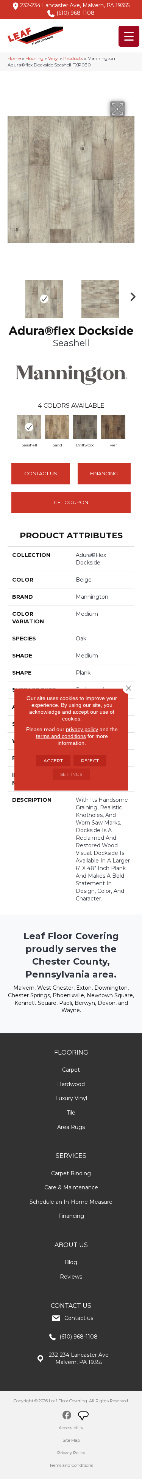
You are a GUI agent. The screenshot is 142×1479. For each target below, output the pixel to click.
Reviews (71, 1276)
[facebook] (67, 1416)
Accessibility (71, 1427)
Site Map (71, 1440)
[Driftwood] (85, 427)
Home (14, 58)
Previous (11, 295)
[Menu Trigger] (129, 36)
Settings (71, 774)
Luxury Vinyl (71, 1098)
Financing (71, 1216)
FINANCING (104, 473)
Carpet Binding (71, 1173)
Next (130, 295)
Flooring (34, 58)
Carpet (71, 1069)
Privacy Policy (71, 1452)
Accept (53, 760)
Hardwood (71, 1084)
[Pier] (113, 427)
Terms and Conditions (71, 1465)
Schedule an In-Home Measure (71, 1201)
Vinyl (53, 58)
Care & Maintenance (71, 1187)
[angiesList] (84, 1417)
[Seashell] (29, 427)
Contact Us (40, 473)
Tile (71, 1112)
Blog (71, 1262)
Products (73, 58)
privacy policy (82, 729)
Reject (90, 760)
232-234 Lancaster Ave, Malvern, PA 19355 (75, 5)
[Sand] (57, 427)
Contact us (78, 1318)
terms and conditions (61, 736)
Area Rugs (71, 1127)
